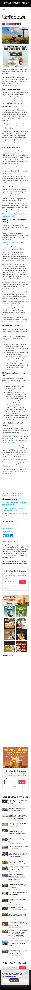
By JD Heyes (17, 881)
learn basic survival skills (19, 460)
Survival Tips (16, 555)
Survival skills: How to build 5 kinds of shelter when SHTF (18, 868)
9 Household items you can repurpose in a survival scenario (17, 908)
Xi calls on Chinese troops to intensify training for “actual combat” (16, 840)
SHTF (13, 551)
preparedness (10, 549)
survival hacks (10, 553)
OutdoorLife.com (7, 528)
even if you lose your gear (14, 322)
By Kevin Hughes (18, 843)
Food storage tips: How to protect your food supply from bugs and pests (17, 915)
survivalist (23, 555)
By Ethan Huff (17, 938)
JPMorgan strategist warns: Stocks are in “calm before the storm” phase (17, 943)
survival (18, 551)
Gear (23, 547)
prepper (18, 549)
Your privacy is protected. (9, 586)
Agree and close (14, 980)
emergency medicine (9, 547)
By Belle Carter (18, 835)
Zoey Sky (13, 21)
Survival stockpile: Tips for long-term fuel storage (17, 824)
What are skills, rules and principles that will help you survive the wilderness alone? (15, 516)
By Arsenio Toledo (18, 820)
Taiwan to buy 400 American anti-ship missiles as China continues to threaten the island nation (18, 816)
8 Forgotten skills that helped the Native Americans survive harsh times (17, 901)
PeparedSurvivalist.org (9, 85)
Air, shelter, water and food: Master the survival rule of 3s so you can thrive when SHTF (18, 952)
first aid (18, 547)
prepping (24, 549)
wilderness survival (8, 557)
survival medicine (21, 553)
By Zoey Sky (17, 805)
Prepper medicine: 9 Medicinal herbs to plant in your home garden (18, 862)
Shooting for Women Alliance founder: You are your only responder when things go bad (16, 831)
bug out (14, 545)
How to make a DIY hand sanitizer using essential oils (17, 893)
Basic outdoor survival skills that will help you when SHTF (17, 809)
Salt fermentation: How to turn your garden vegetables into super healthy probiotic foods (18, 854)
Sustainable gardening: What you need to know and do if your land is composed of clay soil (18, 924)
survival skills (6, 555)
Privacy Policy (11, 976)
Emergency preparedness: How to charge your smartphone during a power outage (17, 886)
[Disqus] (15, 679)
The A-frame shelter (8, 243)
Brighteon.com (7, 532)
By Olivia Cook (18, 858)
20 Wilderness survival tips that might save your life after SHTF (15, 214)
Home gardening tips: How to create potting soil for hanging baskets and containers (18, 802)
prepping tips (6, 551)
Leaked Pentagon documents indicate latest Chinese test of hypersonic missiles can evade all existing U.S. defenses (17, 877)
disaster (20, 545)
